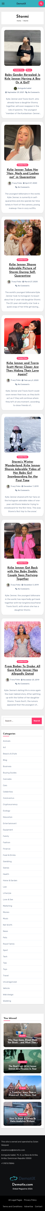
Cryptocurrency (10, 804)
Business (7, 766)
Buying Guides (10, 773)
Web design (8, 994)
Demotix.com (22, 1184)
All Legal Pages (15, 1200)
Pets (5, 937)
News (29, 70)
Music (5, 918)
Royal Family (9, 944)
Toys (5, 969)
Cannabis (7, 779)
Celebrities (19, 70)
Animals (6, 741)
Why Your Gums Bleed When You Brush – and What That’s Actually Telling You (23, 1042)
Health (6, 874)
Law (5, 887)
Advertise (28, 1206)
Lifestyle (7, 893)
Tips (5, 963)
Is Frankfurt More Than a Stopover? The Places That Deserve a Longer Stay (22, 1095)
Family (6, 836)
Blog (5, 760)
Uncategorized (10, 982)
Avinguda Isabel (24, 88)
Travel (6, 975)
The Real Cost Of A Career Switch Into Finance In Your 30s (23, 1069)
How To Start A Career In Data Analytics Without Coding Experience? (22, 1121)
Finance (6, 849)
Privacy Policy (30, 1200)
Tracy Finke (17, 183)
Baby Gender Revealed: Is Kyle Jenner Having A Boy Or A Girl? (22, 79)
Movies (6, 912)
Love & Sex (8, 899)
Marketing (7, 906)
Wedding (7, 1001)
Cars (5, 785)
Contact (38, 1206)
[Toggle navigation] (3, 3)
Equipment (8, 830)
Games (6, 868)
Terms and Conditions (12, 1206)
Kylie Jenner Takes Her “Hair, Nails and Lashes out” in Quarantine (22, 173)
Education (7, 817)
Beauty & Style (10, 754)
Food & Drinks (9, 855)
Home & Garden (10, 880)
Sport (5, 950)
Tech (5, 956)
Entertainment (10, 823)
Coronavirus (8, 798)
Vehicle (6, 988)
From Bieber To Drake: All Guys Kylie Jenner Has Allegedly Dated (22, 670)
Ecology (6, 811)
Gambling (7, 861)
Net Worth (7, 925)
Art (4, 747)
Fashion (6, 842)
